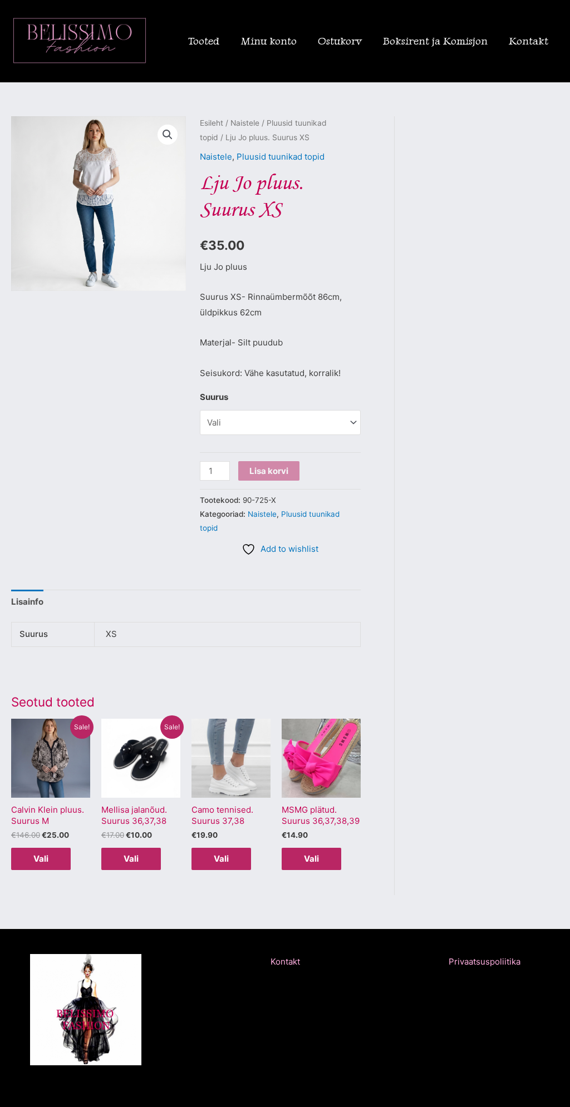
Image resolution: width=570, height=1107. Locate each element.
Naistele (244, 122)
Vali (40, 858)
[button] (168, 135)
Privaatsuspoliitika (484, 961)
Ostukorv (340, 40)
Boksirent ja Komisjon (435, 40)
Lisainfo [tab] (27, 601)
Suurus (214, 397)
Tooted (203, 40)
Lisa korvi (268, 471)
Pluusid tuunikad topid (281, 156)
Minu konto (268, 40)
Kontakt (528, 40)
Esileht (211, 122)
